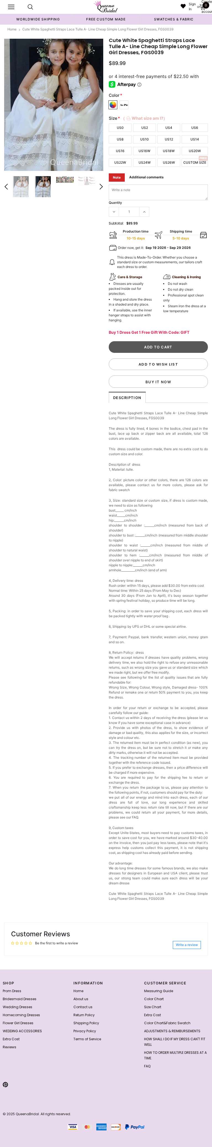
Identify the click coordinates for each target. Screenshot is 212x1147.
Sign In (192, 6)
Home (12, 29)
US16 (120, 151)
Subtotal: (116, 223)
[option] (38, 19)
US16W (144, 151)
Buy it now (158, 382)
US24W (145, 162)
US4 (168, 128)
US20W (195, 151)
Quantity (115, 202)
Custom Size (194, 162)
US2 (144, 128)
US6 (194, 128)
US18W (169, 151)
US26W (169, 162)
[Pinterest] (5, 1084)
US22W (120, 162)
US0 (120, 128)
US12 (169, 139)
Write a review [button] (187, 945)
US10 (144, 139)
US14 (194, 139)
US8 (120, 139)
